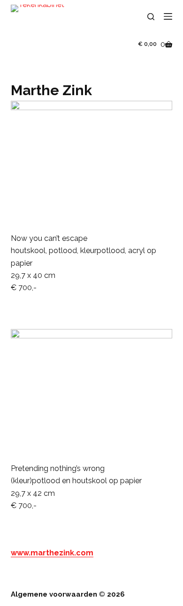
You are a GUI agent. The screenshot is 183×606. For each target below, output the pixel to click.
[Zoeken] (150, 16)
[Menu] (168, 16)
